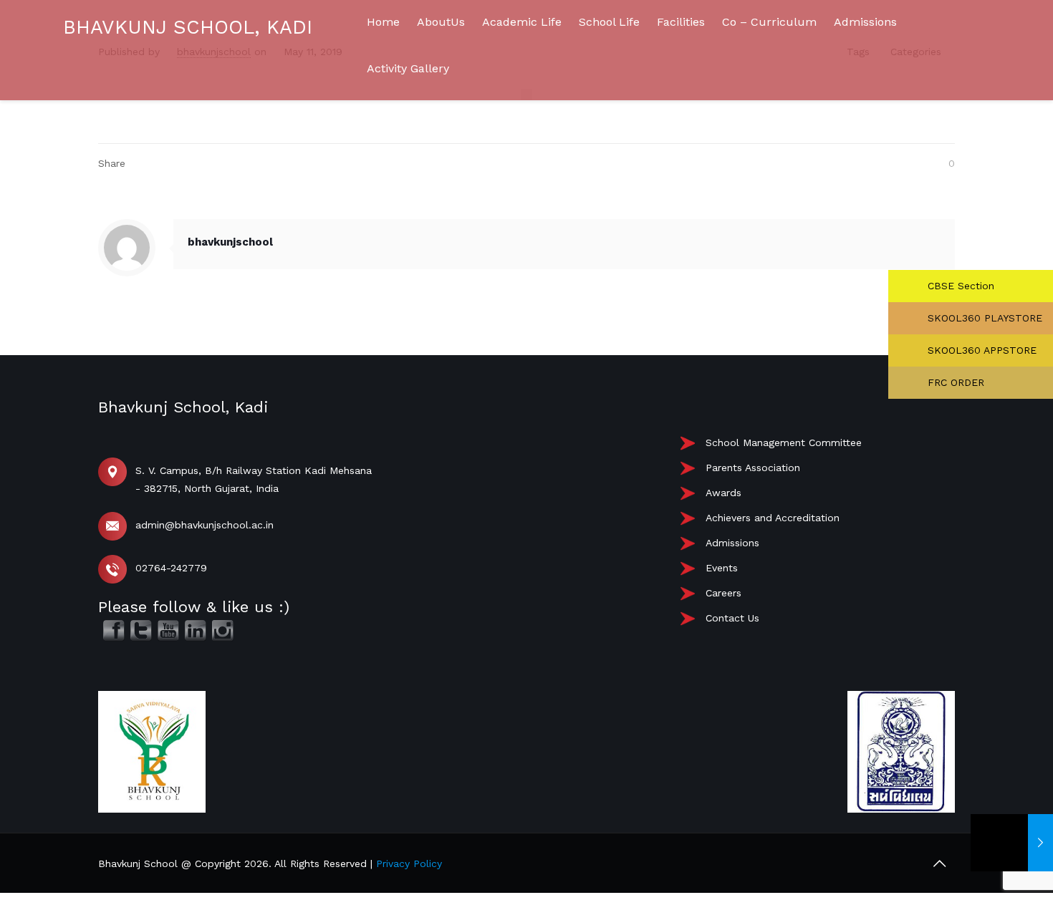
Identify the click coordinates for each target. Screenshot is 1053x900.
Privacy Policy (409, 863)
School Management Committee (784, 442)
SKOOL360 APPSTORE (980, 350)
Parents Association (753, 467)
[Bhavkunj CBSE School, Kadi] (64, 187)
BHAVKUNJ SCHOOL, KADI (187, 27)
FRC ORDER (954, 382)
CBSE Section (959, 285)
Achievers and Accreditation (773, 517)
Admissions (732, 542)
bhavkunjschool (230, 242)
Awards (723, 492)
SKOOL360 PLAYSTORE (983, 318)
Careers (723, 593)
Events (722, 568)
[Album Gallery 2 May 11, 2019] (1012, 842)
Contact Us (732, 618)
